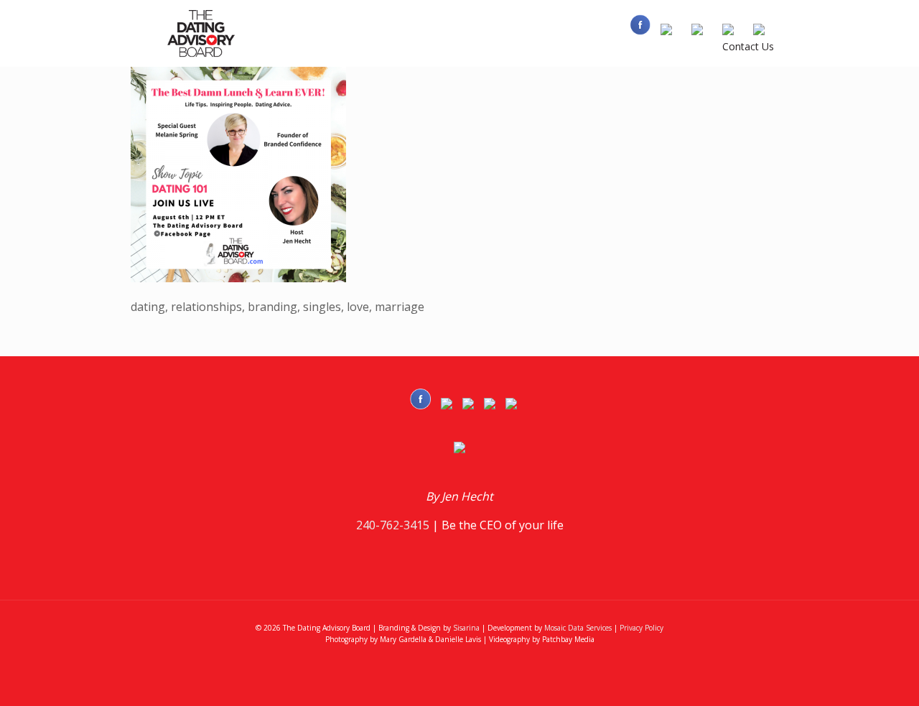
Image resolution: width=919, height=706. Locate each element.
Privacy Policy (641, 628)
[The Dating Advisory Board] (202, 33)
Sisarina (466, 628)
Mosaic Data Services (578, 628)
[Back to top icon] (850, 676)
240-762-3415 (392, 525)
